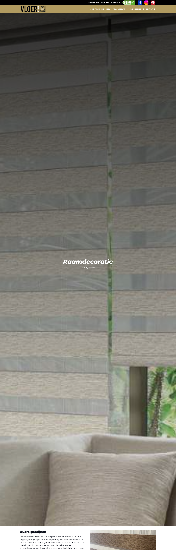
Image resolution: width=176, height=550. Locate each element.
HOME (91, 9)
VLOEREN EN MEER (102, 9)
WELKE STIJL (115, 2)
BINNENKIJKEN (93, 2)
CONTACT (149, 9)
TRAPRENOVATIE (120, 9)
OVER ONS (105, 2)
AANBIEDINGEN (136, 9)
